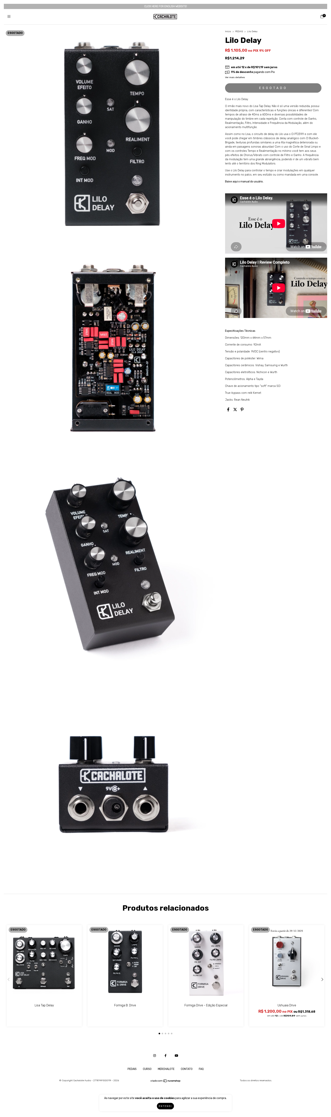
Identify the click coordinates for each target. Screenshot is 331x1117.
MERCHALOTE (166, 1069)
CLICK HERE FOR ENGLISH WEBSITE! (165, 6)
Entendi (165, 1106)
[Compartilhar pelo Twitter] (235, 409)
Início (228, 31)
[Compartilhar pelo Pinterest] (242, 409)
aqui (235, 181)
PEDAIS (239, 31)
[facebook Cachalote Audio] (165, 1055)
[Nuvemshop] (165, 1081)
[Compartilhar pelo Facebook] (228, 409)
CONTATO (187, 1069)
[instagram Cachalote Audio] (154, 1055)
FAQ (201, 1069)
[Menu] (9, 17)
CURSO (147, 1069)
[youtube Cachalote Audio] (176, 1055)
